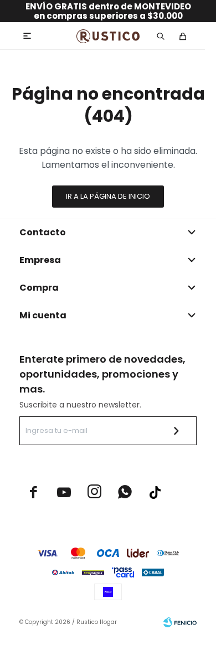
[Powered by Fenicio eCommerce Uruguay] (180, 622)
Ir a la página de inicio (108, 196)
